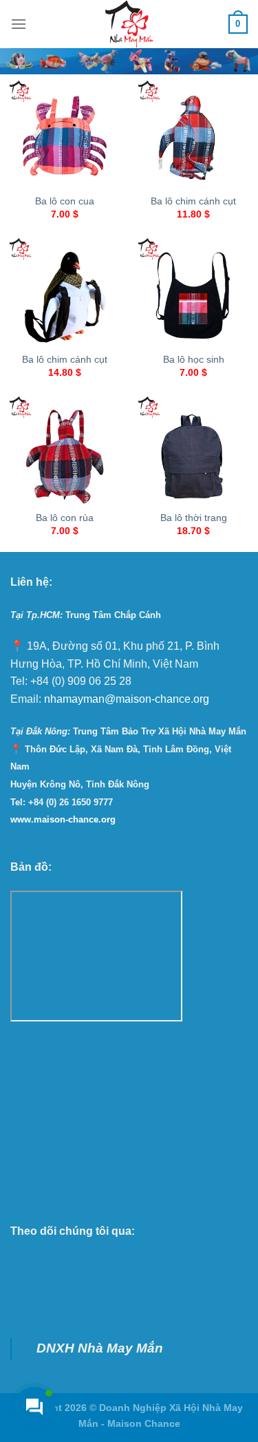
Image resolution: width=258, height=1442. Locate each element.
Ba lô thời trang (193, 518)
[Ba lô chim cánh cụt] (193, 135)
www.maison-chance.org (63, 819)
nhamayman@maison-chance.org (126, 699)
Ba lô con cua (64, 201)
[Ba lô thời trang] (193, 451)
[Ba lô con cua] (64, 135)
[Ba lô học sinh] (193, 293)
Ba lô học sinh (193, 359)
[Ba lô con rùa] (64, 451)
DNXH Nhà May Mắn (99, 1348)
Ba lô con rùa (65, 518)
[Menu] (18, 24)
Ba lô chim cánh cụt (193, 201)
